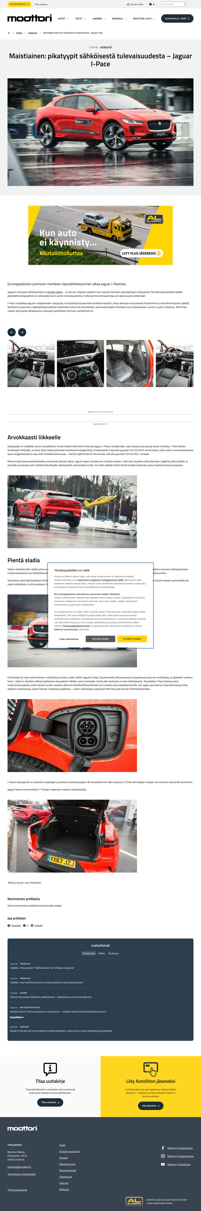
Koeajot (63, 1158)
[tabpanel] (100, 997)
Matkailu (64, 1189)
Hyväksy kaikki (132, 639)
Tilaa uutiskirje (41, 4)
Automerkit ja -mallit (175, 18)
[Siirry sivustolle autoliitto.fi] (134, 1201)
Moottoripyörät (67, 1170)
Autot (62, 1145)
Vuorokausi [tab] (88, 953)
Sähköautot (65, 1177)
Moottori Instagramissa (180, 1156)
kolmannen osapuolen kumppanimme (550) (100, 580)
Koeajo (19, 33)
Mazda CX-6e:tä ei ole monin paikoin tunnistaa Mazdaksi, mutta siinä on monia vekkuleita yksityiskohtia (61, 1031)
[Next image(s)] (22, 332)
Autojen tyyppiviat (69, 1151)
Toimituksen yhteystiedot (22, 1174)
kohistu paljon (55, 292)
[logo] (30, 21)
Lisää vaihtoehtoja (69, 639)
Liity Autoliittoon (18, 4)
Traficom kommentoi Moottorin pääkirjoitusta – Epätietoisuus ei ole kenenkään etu (51, 997)
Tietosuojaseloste (17, 1190)
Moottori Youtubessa (179, 1164)
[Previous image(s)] (12, 332)
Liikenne (63, 1183)
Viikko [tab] (101, 953)
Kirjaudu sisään (136, 4)
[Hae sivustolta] (185, 4)
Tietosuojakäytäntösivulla (76, 626)
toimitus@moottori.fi (19, 1167)
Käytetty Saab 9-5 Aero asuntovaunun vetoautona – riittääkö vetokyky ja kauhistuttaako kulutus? (58, 1011)
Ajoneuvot (32, 33)
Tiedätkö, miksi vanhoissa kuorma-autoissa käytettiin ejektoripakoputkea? (46, 982)
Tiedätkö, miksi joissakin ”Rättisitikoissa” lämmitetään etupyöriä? (42, 968)
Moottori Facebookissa (180, 1148)
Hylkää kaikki (100, 639)
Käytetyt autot (67, 1164)
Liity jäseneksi (149, 1106)
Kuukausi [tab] (113, 953)
